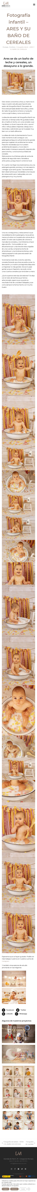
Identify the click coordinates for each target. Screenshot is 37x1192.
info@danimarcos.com (18, 1163)
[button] (34, 4)
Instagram (6, 961)
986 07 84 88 (14, 1161)
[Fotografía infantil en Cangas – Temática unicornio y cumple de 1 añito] (18, 1054)
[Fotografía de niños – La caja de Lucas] (18, 1120)
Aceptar (6, 1189)
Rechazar (14, 1189)
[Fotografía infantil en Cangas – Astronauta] (18, 1033)
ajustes (16, 1185)
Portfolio (12, 47)
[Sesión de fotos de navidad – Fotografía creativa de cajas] (18, 1087)
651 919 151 (23, 1161)
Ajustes (23, 1189)
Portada (5, 47)
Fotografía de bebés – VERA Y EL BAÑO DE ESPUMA (13, 1143)
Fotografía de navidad (29, 1143)
